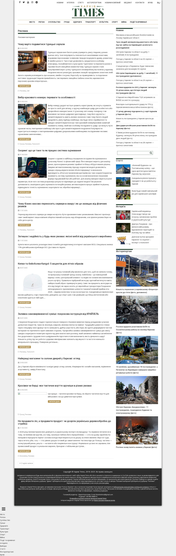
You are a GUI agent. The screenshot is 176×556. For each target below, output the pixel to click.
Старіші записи (27, 463)
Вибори (3, 546)
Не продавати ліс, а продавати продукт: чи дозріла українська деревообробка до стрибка (64, 422)
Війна (123, 22)
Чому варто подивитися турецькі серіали (41, 44)
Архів (150, 3)
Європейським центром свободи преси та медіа (35, 489)
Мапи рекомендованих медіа (104, 500)
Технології (36, 144)
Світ (28, 91)
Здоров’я (77, 22)
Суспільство (54, 22)
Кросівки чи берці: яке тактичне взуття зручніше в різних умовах (55, 385)
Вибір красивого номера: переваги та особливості (46, 97)
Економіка (23, 456)
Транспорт (90, 22)
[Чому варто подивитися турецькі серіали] (32, 52)
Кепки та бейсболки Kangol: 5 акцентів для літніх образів (50, 263)
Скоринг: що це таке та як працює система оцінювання (49, 150)
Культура (103, 22)
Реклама (23, 91)
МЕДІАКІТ (128, 3)
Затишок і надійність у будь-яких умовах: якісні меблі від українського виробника (65, 236)
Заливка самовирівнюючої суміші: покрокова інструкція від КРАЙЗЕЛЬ (58, 313)
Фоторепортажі (94, 3)
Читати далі (24, 86)
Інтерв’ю (70, 3)
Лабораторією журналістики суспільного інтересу (131, 487)
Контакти (140, 3)
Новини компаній (112, 3)
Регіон (42, 22)
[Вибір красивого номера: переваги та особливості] (32, 105)
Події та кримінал (138, 22)
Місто (32, 22)
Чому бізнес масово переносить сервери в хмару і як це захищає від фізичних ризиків (62, 205)
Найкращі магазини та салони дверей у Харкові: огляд (49, 358)
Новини (60, 3)
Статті (81, 3)
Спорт (115, 22)
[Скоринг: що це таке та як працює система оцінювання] (32, 158)
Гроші (66, 22)
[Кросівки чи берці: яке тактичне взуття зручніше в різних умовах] (32, 393)
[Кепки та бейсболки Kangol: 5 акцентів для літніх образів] (32, 272)
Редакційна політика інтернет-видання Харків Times (88, 498)
